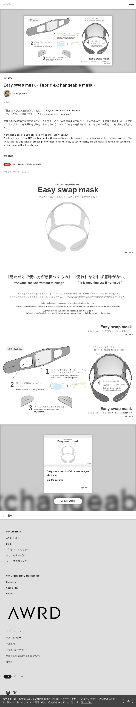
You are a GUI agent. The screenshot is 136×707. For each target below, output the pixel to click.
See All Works (68, 501)
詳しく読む (86, 702)
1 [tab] (62, 69)
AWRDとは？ (12, 538)
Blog (8, 544)
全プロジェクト (13, 631)
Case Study (12, 588)
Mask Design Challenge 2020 (26, 164)
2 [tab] (68, 69)
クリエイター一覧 (15, 555)
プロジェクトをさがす (17, 549)
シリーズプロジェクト (17, 561)
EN (22, 676)
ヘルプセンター (13, 637)
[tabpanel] (68, 41)
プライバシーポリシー (16, 650)
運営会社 (10, 662)
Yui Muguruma (19, 93)
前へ (10, 515)
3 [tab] (73, 69)
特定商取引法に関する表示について (23, 656)
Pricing (9, 593)
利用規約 (10, 643)
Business (11, 582)
